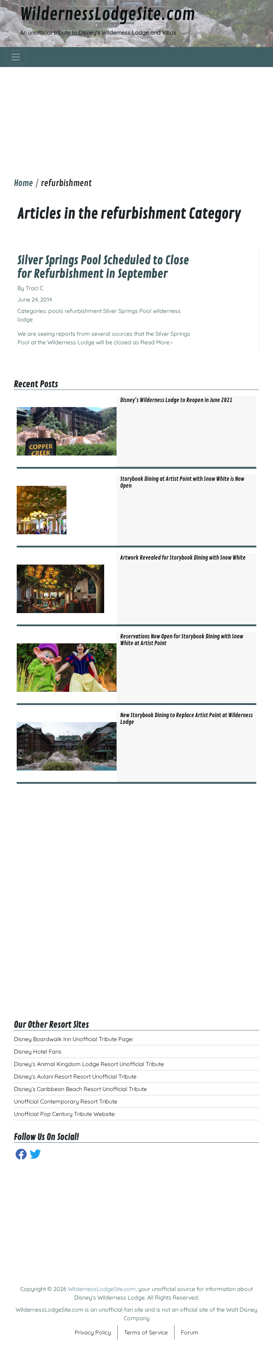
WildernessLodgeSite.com (107, 14)
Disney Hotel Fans (37, 1051)
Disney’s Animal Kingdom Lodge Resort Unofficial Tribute (89, 1064)
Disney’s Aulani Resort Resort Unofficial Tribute (75, 1076)
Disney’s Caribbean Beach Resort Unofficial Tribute (80, 1088)
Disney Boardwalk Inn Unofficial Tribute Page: (73, 1039)
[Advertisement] (136, 117)
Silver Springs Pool (127, 310)
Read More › (156, 342)
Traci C (34, 288)
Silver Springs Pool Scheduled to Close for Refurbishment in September (103, 267)
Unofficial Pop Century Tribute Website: (65, 1113)
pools (55, 310)
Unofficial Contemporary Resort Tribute (65, 1101)
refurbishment (83, 310)
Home (23, 183)
